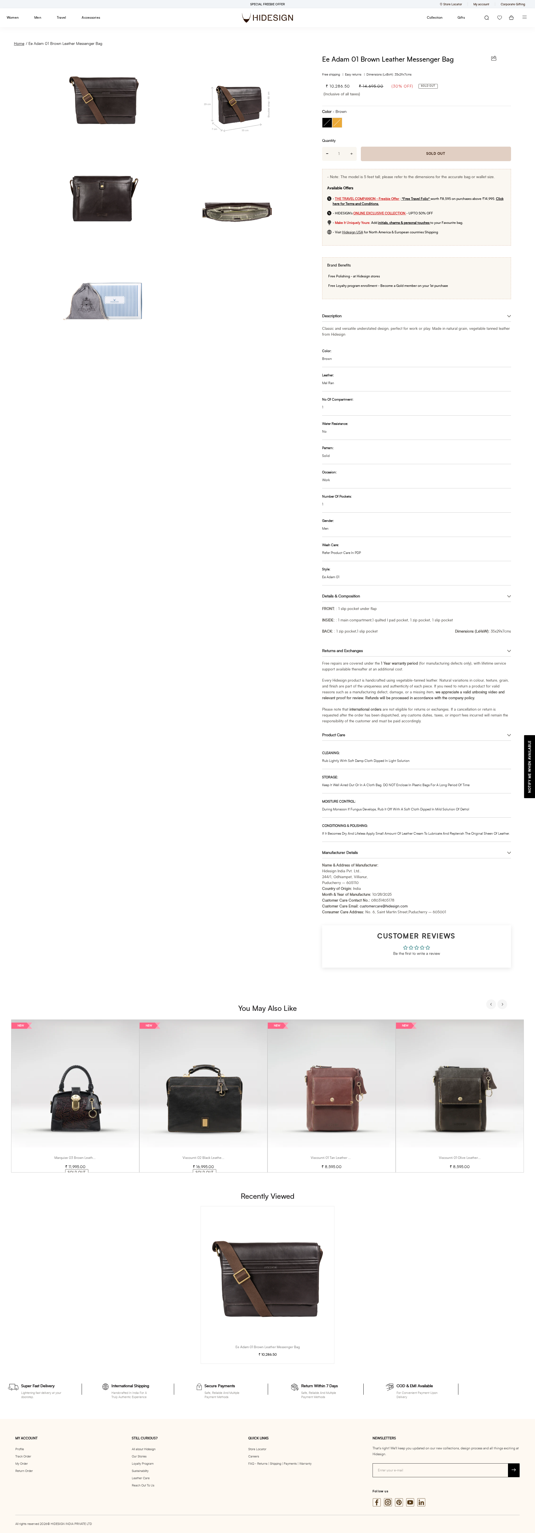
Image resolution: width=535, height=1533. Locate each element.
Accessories (91, 17)
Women (13, 17)
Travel (61, 17)
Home (19, 44)
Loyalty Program (143, 1463)
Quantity (328, 141)
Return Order (24, 1471)
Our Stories (139, 1456)
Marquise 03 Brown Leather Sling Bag (82, 1157)
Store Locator (257, 1449)
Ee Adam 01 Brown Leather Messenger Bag (65, 44)
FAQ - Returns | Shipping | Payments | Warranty (280, 1463)
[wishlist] (499, 17)
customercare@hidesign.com (384, 906)
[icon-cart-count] (511, 17)
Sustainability (140, 1471)
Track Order (23, 1456)
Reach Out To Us (143, 1485)
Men (37, 17)
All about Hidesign (143, 1449)
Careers (253, 1456)
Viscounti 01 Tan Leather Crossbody (337, 1157)
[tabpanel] (75, 1096)
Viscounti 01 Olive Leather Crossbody (467, 1157)
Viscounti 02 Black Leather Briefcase (210, 1157)
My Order (21, 1463)
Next (503, 1005)
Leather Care (141, 1478)
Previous (491, 1005)
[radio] (327, 123)
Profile (19, 1449)
